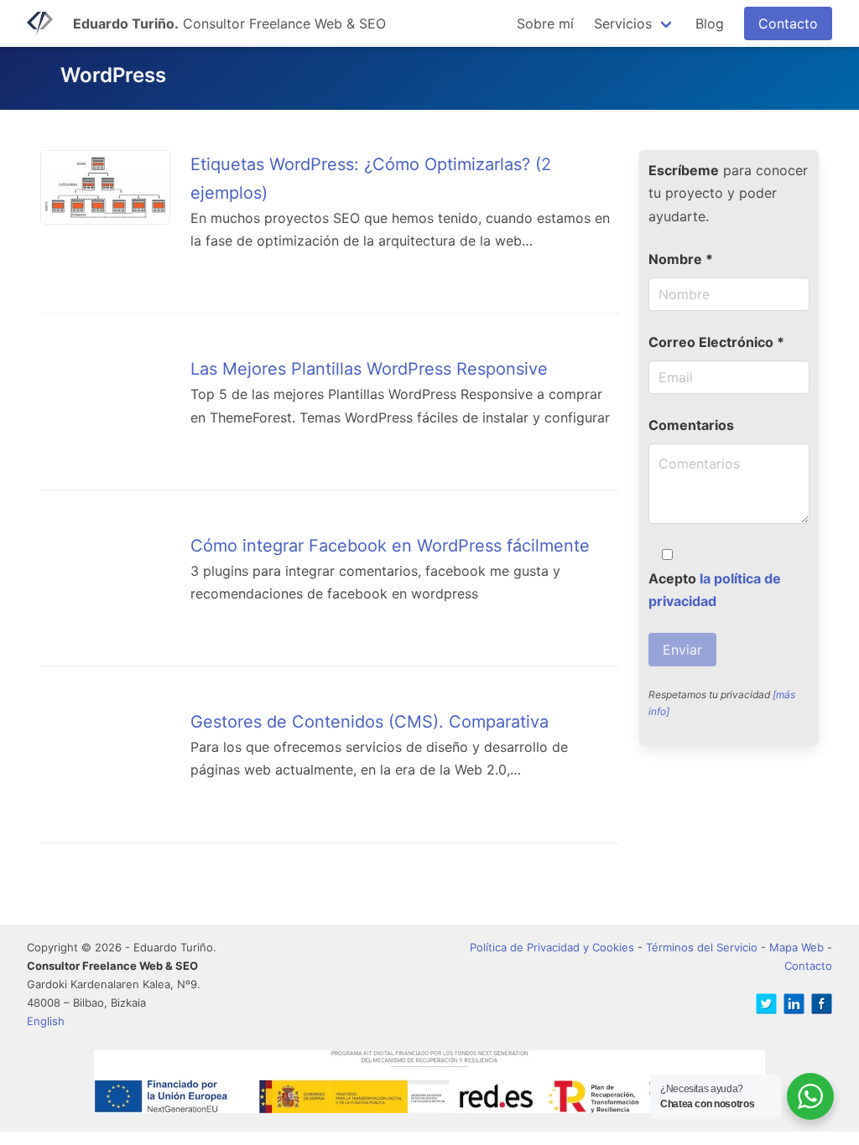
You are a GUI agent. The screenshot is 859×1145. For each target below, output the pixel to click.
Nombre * (680, 259)
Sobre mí (545, 23)
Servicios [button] (623, 23)
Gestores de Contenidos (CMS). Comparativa (369, 722)
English (46, 1021)
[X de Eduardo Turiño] (763, 1006)
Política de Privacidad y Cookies (552, 947)
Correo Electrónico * (716, 342)
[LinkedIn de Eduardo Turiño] (790, 1006)
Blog (709, 23)
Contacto (788, 23)
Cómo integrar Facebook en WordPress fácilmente (390, 546)
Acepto (714, 589)
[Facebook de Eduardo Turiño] (818, 1006)
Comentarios (691, 425)
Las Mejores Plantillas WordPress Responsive (369, 369)
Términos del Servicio (701, 947)
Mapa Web (796, 947)
